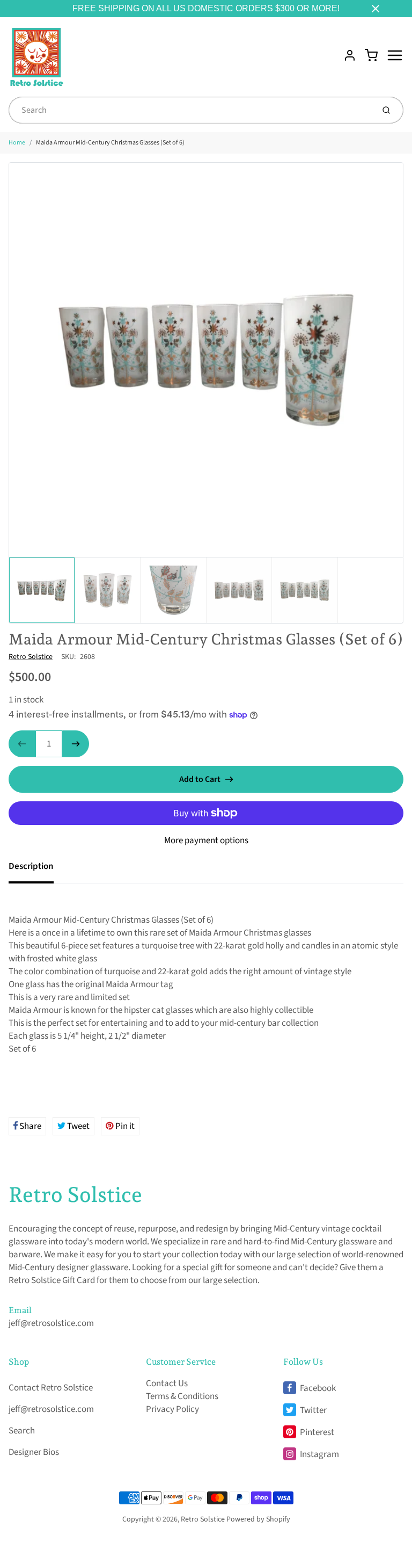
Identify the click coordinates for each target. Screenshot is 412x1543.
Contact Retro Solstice (51, 1387)
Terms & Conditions (182, 1396)
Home (17, 142)
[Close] (375, 8)
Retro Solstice (31, 656)
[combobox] (190, 110)
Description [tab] (31, 866)
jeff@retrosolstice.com (51, 1323)
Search (22, 1430)
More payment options (206, 840)
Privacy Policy (172, 1409)
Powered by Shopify (258, 1519)
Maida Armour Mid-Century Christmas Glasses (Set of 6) (110, 142)
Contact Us (167, 1383)
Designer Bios (34, 1452)
